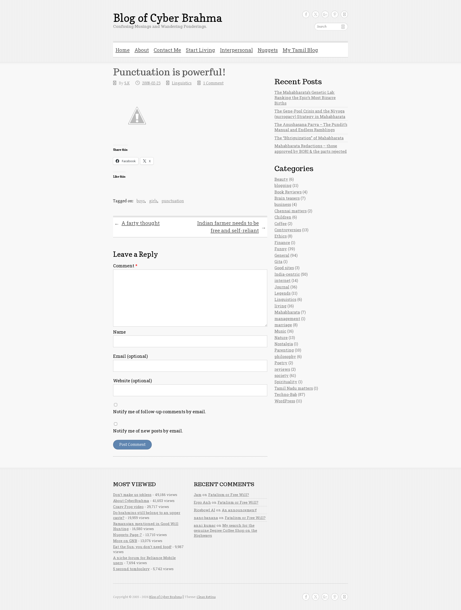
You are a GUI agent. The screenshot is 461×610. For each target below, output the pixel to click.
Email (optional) (130, 356)
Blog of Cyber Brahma (167, 18)
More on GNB (125, 540)
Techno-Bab (285, 394)
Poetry (280, 362)
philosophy (285, 356)
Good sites (284, 267)
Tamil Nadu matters (293, 388)
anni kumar (205, 525)
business (282, 204)
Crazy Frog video (128, 506)
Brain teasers (287, 198)
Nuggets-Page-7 (127, 534)
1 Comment (213, 83)
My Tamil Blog (300, 50)
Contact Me (167, 50)
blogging (282, 185)
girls (153, 200)
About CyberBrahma (131, 500)
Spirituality (285, 381)
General (281, 255)
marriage (283, 324)
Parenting (284, 350)
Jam (197, 494)
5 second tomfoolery (131, 568)
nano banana (206, 517)
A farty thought (137, 223)
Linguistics (182, 83)
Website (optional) (132, 380)
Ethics (280, 236)
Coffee (280, 223)
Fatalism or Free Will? (228, 494)
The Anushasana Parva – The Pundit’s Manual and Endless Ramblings (310, 127)
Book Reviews (288, 191)
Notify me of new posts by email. (148, 431)
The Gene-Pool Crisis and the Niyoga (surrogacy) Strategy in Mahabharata (309, 113)
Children (282, 217)
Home (122, 50)
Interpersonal (236, 50)
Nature (281, 337)
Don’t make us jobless (132, 494)
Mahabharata (287, 312)
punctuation (173, 200)
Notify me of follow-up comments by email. (159, 411)
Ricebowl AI (204, 510)
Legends (282, 293)
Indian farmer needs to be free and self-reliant (231, 227)
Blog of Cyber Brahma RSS (344, 14)
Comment (125, 266)
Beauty (281, 179)
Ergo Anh (202, 502)
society (281, 375)
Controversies (287, 229)
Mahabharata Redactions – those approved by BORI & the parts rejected (310, 148)
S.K (127, 83)
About (141, 50)
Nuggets (268, 50)
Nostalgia (283, 343)
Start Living (200, 50)
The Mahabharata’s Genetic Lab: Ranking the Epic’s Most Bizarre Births (305, 98)
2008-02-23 (151, 83)
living (280, 305)
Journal (281, 286)
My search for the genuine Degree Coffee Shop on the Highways (225, 530)
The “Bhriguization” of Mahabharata (309, 137)
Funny (280, 248)
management (287, 318)
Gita (278, 261)
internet (282, 280)
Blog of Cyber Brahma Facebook (305, 14)
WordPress (284, 400)
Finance (282, 242)
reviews (282, 369)
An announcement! (239, 510)
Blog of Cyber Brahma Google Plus (325, 14)
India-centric (287, 274)
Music (280, 331)
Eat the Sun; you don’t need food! (142, 546)
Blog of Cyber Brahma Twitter (315, 14)
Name (119, 332)
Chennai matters (290, 210)
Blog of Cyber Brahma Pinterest (334, 14)
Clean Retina (206, 597)
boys (141, 200)
